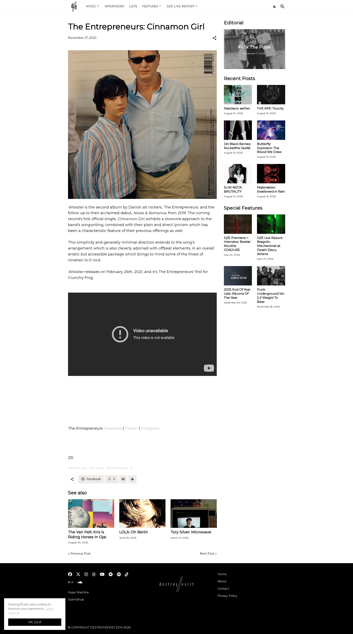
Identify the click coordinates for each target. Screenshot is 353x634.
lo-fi (91, 467)
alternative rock (77, 467)
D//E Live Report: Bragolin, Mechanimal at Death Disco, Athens (270, 246)
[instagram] (86, 574)
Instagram (150, 428)
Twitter (131, 428)
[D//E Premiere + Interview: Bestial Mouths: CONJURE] (238, 224)
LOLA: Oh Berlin (133, 532)
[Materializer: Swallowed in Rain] (271, 173)
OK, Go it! (34, 622)
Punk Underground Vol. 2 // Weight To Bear (271, 295)
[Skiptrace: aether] (238, 94)
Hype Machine (78, 592)
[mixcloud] (70, 582)
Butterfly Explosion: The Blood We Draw (269, 148)
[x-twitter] (78, 574)
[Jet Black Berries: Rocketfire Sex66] (238, 130)
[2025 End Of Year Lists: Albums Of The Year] (238, 275)
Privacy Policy (227, 596)
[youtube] (102, 574)
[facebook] (70, 574)
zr (131, 467)
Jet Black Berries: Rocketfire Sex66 (237, 146)
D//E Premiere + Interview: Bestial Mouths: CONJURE (237, 244)
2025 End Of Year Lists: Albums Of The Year (237, 293)
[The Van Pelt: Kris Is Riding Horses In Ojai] (91, 513)
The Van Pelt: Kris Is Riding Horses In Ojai (87, 534)
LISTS (133, 6)
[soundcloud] (79, 582)
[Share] (214, 38)
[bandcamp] (111, 574)
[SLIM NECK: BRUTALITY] (238, 173)
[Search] (281, 6)
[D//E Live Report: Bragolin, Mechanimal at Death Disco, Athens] (271, 224)
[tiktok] (126, 574)
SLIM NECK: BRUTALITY (233, 189)
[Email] (123, 479)
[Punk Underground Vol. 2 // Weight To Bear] (271, 275)
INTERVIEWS (114, 6)
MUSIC (91, 6)
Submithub (76, 599)
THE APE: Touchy (270, 108)
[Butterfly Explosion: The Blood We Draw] (271, 130)
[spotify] (119, 574)
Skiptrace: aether (237, 108)
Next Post (207, 553)
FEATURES (150, 6)
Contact (223, 589)
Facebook (113, 428)
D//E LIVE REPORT (180, 6)
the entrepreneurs (116, 467)
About (222, 581)
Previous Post (80, 553)
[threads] (94, 574)
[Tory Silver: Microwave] (194, 513)
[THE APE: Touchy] (271, 94)
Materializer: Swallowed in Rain (271, 189)
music (99, 467)
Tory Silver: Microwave (191, 532)
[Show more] (132, 479)
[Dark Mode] (274, 6)
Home (222, 574)
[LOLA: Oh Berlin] (142, 513)
